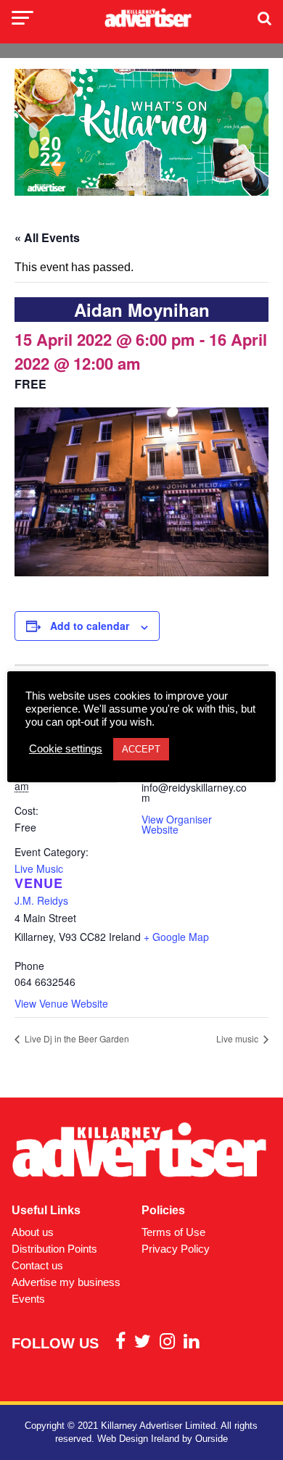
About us (33, 1232)
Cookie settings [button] (65, 749)
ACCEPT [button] (141, 749)
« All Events (47, 237)
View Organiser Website (177, 824)
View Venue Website (61, 1003)
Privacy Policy (176, 1249)
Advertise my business (66, 1282)
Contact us (37, 1265)
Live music (238, 1038)
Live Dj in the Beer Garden (75, 1038)
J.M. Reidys (41, 900)
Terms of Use (173, 1232)
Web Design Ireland (138, 1438)
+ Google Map (176, 936)
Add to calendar (89, 625)
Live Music (39, 868)
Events (28, 1299)
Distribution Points (54, 1249)
